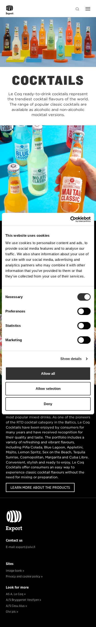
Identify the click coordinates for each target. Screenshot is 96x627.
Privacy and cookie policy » (24, 576)
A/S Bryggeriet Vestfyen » (23, 600)
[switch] (84, 311)
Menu (86, 9)
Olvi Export (10, 11)
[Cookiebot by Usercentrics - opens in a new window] (70, 219)
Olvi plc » (12, 611)
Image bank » (15, 570)
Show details (71, 359)
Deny (48, 404)
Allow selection (48, 389)
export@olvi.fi (25, 547)
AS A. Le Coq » (16, 594)
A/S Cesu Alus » (16, 606)
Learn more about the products (40, 487)
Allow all (48, 373)
